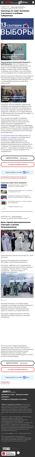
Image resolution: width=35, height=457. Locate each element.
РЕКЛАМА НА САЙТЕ (8, 394)
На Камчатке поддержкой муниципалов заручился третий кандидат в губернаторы (19, 196)
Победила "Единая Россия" (15, 206)
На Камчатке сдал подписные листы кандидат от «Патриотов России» (20, 191)
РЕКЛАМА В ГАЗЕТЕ (22, 394)
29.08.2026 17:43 (5, 216)
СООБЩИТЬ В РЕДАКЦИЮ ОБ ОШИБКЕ (14, 399)
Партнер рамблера (16, 448)
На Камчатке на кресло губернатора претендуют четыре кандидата (17, 185)
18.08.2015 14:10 (5, 7)
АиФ (2, 41)
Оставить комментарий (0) (17, 164)
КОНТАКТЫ (5, 397)
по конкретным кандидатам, (16, 136)
